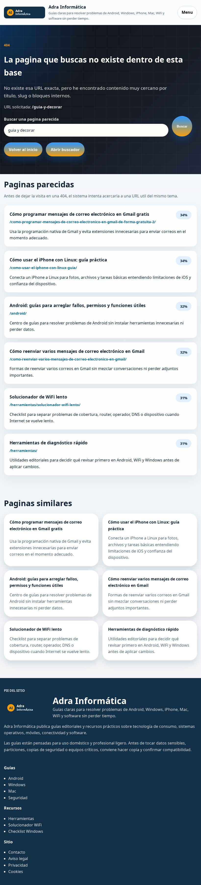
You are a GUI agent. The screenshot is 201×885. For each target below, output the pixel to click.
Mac (12, 791)
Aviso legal (18, 858)
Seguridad (17, 797)
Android (15, 778)
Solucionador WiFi (25, 825)
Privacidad (18, 865)
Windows (16, 784)
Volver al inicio (23, 149)
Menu (187, 12)
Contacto (16, 852)
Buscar (182, 126)
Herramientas (21, 818)
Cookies (15, 871)
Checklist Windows (25, 831)
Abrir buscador (65, 149)
